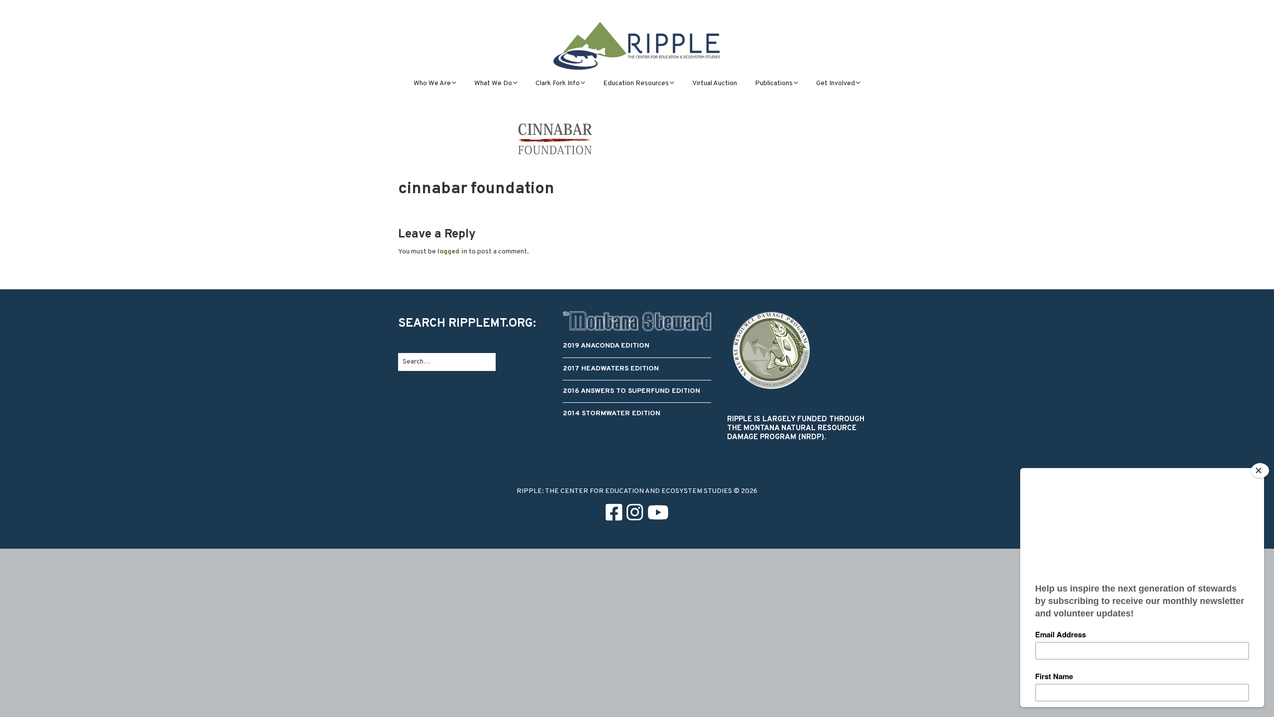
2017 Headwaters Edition (611, 368)
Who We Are (432, 83)
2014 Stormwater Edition (611, 413)
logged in (452, 251)
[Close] (1260, 470)
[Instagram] (635, 514)
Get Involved (835, 83)
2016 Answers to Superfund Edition (631, 391)
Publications (774, 83)
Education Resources (636, 83)
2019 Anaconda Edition (606, 346)
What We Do (493, 83)
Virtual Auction (714, 83)
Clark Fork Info (557, 83)
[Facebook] (614, 514)
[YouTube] (658, 514)
